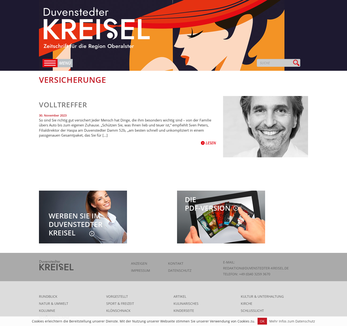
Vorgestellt (117, 296)
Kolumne (47, 310)
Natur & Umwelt (53, 303)
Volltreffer (63, 104)
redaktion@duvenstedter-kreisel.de (256, 268)
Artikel (180, 296)
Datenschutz (179, 270)
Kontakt (175, 263)
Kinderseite (184, 310)
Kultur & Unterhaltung (262, 296)
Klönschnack (118, 310)
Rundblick (48, 296)
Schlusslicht (252, 310)
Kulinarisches (186, 303)
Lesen (210, 143)
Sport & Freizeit (120, 303)
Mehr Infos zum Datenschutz (292, 321)
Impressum (140, 270)
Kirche (246, 303)
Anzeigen (139, 263)
